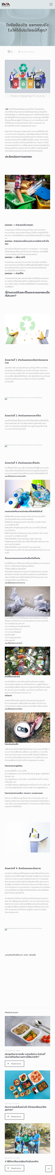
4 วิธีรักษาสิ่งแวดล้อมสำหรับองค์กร (21, 1161)
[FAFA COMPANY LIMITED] (5, 4)
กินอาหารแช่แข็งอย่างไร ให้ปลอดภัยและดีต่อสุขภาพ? (25, 1108)
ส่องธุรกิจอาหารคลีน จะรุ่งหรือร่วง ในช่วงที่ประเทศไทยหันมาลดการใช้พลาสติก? (25, 1055)
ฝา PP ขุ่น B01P (11, 975)
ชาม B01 (45, 996)
